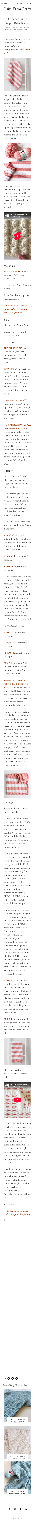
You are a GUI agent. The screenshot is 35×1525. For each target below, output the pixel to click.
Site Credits (17, 1523)
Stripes (10, 31)
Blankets (19, 27)
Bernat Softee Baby (13, 271)
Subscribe (20, 3)
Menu (6, 3)
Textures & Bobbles (20, 31)
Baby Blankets (10, 27)
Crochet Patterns (23, 29)
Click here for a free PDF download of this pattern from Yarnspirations (15, 309)
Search (28, 3)
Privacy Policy (17, 1519)
